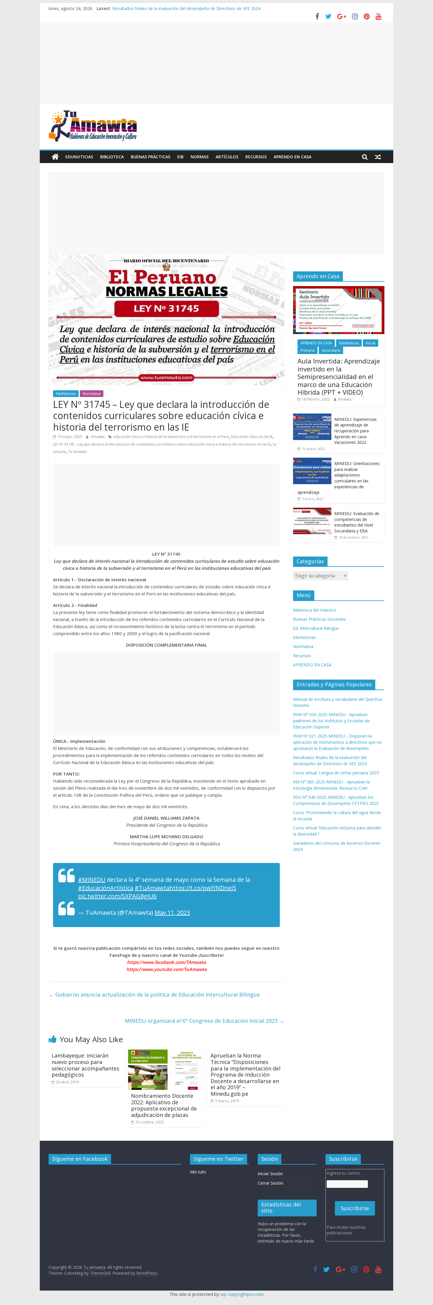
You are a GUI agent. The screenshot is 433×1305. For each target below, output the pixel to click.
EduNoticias (79, 157)
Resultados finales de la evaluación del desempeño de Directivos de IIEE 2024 (186, 8)
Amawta (98, 436)
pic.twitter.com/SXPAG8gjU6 (117, 896)
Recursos (256, 157)
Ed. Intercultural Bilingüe (316, 628)
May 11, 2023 (172, 913)
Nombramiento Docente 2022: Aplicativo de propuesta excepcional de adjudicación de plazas (164, 1105)
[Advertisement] (216, 63)
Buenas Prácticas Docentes (319, 619)
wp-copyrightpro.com (242, 1294)
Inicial (370, 343)
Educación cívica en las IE (251, 436)
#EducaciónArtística (105, 888)
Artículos (227, 157)
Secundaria (331, 350)
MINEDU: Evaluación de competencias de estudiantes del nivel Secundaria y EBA (356, 522)
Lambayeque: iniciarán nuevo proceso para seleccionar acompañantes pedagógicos (85, 1065)
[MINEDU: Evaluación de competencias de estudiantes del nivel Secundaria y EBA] (312, 511)
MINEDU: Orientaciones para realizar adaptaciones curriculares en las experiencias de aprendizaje (339, 478)
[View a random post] (377, 157)
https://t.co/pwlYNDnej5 (202, 888)
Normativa (91, 393)
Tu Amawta (77, 451)
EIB (180, 157)
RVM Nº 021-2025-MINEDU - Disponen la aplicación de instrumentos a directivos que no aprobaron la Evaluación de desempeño (337, 742)
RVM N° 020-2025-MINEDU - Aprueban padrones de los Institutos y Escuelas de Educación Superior (331, 721)
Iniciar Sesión (270, 1173)
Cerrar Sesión (270, 1183)
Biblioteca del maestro (314, 610)
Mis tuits (198, 1172)
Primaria (307, 350)
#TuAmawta (152, 888)
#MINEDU (91, 880)
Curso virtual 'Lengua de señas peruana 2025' (336, 773)
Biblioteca (112, 157)
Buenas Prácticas (150, 157)
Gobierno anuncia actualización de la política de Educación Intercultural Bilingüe (154, 994)
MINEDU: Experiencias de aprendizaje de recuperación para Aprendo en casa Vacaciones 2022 (355, 430)
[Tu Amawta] (55, 157)
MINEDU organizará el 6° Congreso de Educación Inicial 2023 (204, 1020)
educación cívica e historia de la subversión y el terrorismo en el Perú (171, 436)
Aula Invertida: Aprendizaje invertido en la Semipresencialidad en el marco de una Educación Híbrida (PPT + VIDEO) (339, 376)
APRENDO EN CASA (292, 157)
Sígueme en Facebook (80, 1158)
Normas (200, 157)
